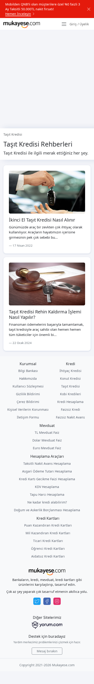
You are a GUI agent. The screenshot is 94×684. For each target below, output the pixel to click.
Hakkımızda (28, 378)
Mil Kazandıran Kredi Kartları (48, 533)
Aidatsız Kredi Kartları (48, 556)
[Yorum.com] (47, 625)
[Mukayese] (21, 24)
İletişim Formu (28, 417)
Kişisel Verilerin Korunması (28, 409)
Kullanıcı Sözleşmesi (28, 386)
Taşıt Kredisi (70, 386)
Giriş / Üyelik (79, 24)
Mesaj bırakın (47, 651)
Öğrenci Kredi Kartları (48, 548)
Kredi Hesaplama (70, 402)
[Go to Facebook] (47, 601)
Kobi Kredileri (70, 394)
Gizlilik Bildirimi (28, 394)
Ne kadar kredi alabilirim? (47, 502)
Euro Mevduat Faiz (47, 448)
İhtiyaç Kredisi (70, 371)
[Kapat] (89, 9)
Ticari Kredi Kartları (48, 541)
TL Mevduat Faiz (47, 432)
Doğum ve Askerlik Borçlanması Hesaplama (47, 510)
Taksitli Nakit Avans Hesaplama (47, 463)
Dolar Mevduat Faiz (47, 440)
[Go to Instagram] (57, 601)
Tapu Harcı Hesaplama (47, 494)
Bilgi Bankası (28, 371)
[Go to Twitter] (37, 601)
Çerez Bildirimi (28, 402)
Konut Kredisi (70, 378)
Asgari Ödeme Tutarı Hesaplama (47, 471)
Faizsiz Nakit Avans (70, 417)
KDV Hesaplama (47, 487)
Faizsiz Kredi (70, 409)
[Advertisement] (47, 79)
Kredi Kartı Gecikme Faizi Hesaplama (47, 479)
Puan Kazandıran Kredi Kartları (48, 525)
